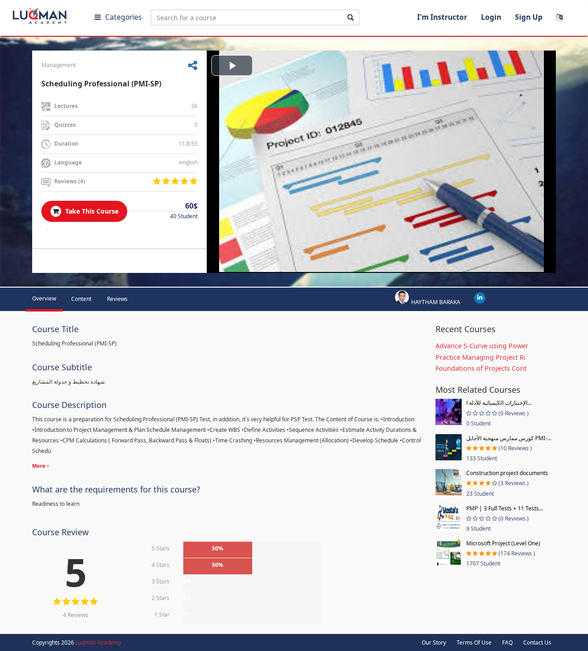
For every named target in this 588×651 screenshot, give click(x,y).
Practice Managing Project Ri (480, 357)
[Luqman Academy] (46, 14)
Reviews (117, 299)
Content (81, 299)
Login (491, 17)
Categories (123, 17)
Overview (44, 298)
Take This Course (91, 211)
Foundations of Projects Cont (480, 368)
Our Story (434, 642)
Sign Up (529, 17)
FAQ (507, 642)
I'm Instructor (442, 17)
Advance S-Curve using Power (481, 345)
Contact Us (537, 642)
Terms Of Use (474, 642)
